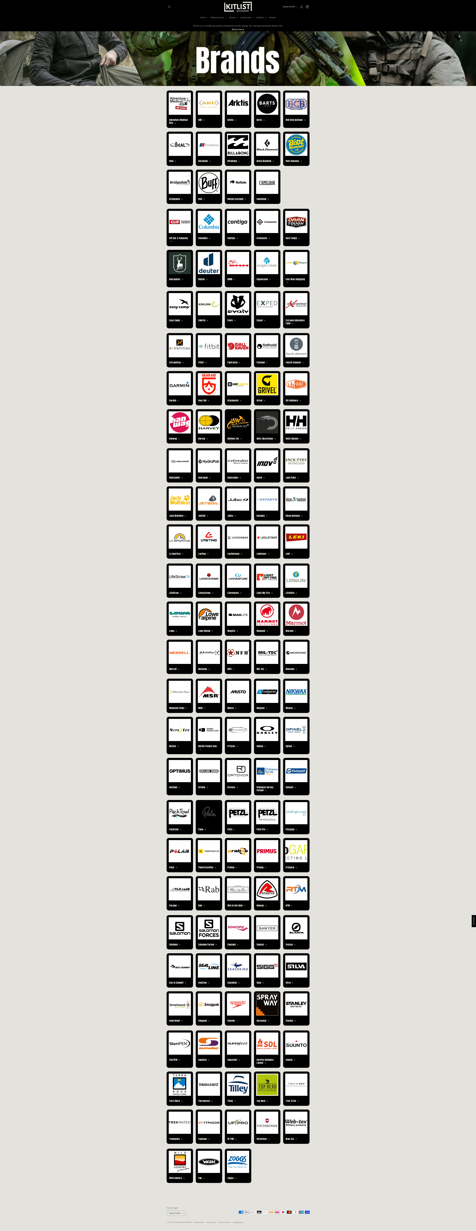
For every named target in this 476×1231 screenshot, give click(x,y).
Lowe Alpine (204, 630)
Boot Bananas (292, 160)
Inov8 (259, 477)
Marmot (290, 630)
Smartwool (174, 1020)
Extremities (175, 362)
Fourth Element (293, 362)
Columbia (203, 238)
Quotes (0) (474, 921)
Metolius (202, 668)
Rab (200, 905)
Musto (230, 708)
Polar (171, 867)
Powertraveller (205, 867)
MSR (200, 708)
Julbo (230, 515)
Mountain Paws (176, 708)
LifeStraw (174, 592)
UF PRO (230, 1138)
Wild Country (175, 1177)
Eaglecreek (262, 279)
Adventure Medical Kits (178, 121)
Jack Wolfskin (176, 515)
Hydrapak (203, 477)
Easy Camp (174, 320)
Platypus (290, 829)
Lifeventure (233, 592)
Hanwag (173, 438)
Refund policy (199, 1222)
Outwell (289, 787)
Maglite (231, 630)
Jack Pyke (291, 477)
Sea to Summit (176, 982)
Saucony (231, 944)
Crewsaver (262, 238)
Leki (288, 553)
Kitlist (175, 1222)
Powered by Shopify (185, 1222)
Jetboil (201, 515)
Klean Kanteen (293, 515)
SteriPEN (173, 1059)
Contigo (231, 238)
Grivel (260, 400)
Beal (171, 160)
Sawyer (260, 944)
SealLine (202, 982)
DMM (229, 279)
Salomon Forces (206, 944)
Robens (260, 905)
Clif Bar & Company (178, 238)
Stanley (289, 1020)
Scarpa (289, 944)
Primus (260, 867)
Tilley (230, 1100)
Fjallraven (232, 362)
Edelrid (201, 320)
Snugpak (202, 1020)
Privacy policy (211, 1222)
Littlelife (290, 592)
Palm (200, 829)
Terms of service (224, 1222)
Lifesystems (204, 592)
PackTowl (174, 829)
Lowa (171, 630)
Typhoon (202, 1138)
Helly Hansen (292, 438)
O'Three (231, 746)
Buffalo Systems (235, 199)
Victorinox (262, 1138)
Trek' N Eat (291, 1100)
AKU (200, 119)
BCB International (294, 119)
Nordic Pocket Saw (207, 746)
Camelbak (261, 199)
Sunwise (202, 1059)
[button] (169, 7)
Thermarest (204, 1100)
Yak (200, 1177)
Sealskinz (232, 982)
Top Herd (261, 1100)
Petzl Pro (261, 829)
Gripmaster (233, 400)
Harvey (201, 438)
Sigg (259, 982)
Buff (200, 199)
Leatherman (233, 553)
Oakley (260, 746)
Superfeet (232, 1059)
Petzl (229, 829)
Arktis (230, 119)
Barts (259, 119)
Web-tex (290, 1138)
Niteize (172, 746)
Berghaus (203, 160)
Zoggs (230, 1177)
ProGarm (290, 867)
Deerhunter (174, 279)
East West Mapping (295, 279)
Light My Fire (263, 592)
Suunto (289, 1059)
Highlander (174, 477)
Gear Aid (202, 400)
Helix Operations (265, 438)
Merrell (173, 668)
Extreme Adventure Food (295, 322)
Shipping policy (238, 1222)
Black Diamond (264, 160)
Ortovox (231, 787)
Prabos (231, 867)
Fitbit (201, 362)
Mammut (261, 630)
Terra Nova (174, 1100)
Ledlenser (262, 553)
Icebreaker (232, 477)
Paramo (173, 905)
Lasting (202, 553)
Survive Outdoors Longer (265, 1061)
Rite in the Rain (235, 905)
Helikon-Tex (233, 438)
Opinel (289, 746)
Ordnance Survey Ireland (265, 789)
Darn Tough (291, 238)
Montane (290, 668)
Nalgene (261, 708)
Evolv (230, 320)
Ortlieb (201, 787)
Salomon (173, 944)
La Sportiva (175, 553)
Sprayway (262, 1020)
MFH (229, 668)
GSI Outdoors (292, 400)
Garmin (172, 400)
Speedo (231, 1020)
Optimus (173, 787)
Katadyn (261, 515)
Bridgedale (174, 199)
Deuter (201, 279)
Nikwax (289, 708)
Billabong (232, 160)
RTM (288, 905)
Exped (260, 320)
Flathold (261, 362)
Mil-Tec (260, 668)
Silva (288, 982)
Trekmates (174, 1138)
